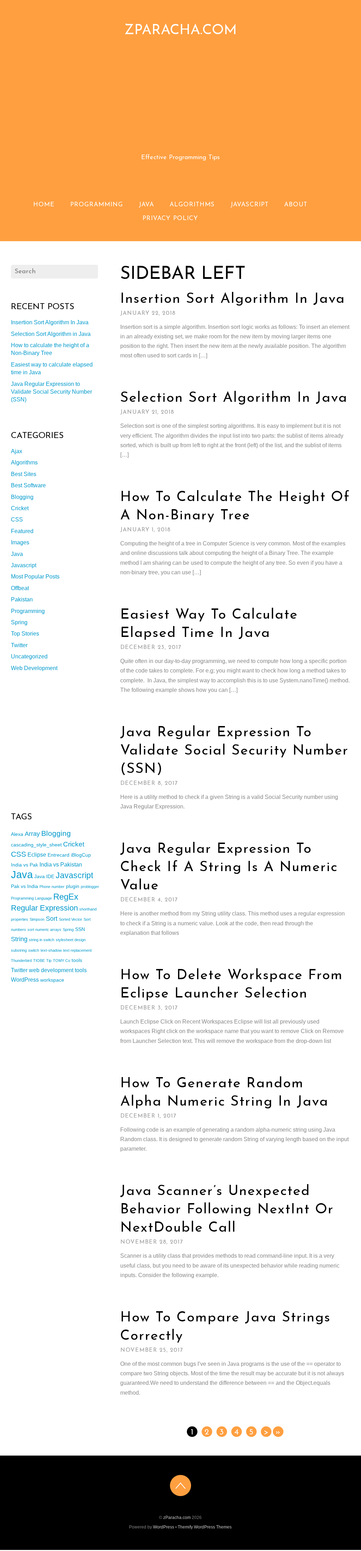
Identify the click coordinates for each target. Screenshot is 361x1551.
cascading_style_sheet (36, 845)
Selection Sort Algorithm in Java (234, 398)
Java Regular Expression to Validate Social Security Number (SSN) (234, 751)
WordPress (25, 979)
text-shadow (51, 950)
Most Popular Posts (35, 577)
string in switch (41, 940)
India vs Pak (24, 865)
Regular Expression (44, 907)
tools (77, 960)
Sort (51, 918)
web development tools (58, 970)
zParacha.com (177, 1517)
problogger (90, 886)
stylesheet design (71, 940)
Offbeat (20, 588)
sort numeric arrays (44, 929)
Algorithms (192, 205)
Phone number (52, 886)
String (19, 939)
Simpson (37, 919)
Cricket (20, 508)
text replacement (77, 950)
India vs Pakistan (60, 864)
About (295, 205)
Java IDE (44, 876)
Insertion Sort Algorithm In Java (232, 299)
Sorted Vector (70, 919)
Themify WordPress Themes (205, 1527)
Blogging (22, 497)
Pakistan (22, 599)
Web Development (34, 668)
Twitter (19, 645)
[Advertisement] (180, 101)
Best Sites (23, 474)
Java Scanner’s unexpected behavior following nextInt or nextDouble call (227, 1209)
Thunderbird (21, 960)
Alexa (17, 834)
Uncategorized (29, 656)
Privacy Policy (170, 218)
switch (33, 950)
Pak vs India (24, 886)
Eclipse (36, 854)
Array (32, 833)
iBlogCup (81, 855)
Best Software (28, 485)
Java (146, 205)
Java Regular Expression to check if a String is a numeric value (229, 867)
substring (19, 950)
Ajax (16, 451)
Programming (96, 205)
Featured (22, 531)
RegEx (65, 896)
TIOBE (39, 960)
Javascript (249, 205)
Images (20, 542)
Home (44, 205)
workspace (52, 980)
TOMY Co (61, 960)
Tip (48, 960)
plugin (72, 886)
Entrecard (58, 855)
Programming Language (31, 898)
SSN (80, 929)
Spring (19, 622)
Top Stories (25, 634)
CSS (17, 520)
